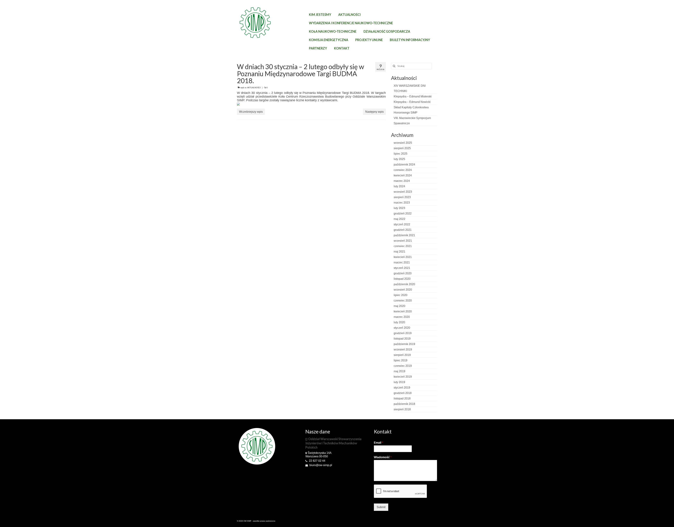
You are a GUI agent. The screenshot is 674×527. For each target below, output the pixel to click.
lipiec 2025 (400, 153)
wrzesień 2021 (403, 240)
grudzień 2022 (403, 213)
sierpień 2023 (402, 197)
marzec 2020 (402, 316)
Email (378, 442)
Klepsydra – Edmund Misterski (413, 96)
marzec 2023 (402, 202)
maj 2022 (399, 218)
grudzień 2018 (403, 393)
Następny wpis (374, 111)
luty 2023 (399, 208)
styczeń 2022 (402, 224)
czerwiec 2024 (403, 169)
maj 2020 (399, 305)
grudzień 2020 (403, 273)
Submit (381, 507)
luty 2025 (399, 159)
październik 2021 (404, 235)
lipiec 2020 (400, 295)
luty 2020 (399, 322)
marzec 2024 (402, 180)
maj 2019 (399, 371)
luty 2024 (399, 186)
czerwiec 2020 (403, 300)
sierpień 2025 (402, 148)
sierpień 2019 (402, 354)
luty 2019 (399, 382)
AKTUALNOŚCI (254, 88)
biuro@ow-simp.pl (320, 465)
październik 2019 (404, 344)
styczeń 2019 (402, 387)
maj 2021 (399, 251)
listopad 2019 (402, 338)
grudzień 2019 (403, 333)
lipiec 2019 (400, 360)
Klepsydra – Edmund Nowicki (412, 101)
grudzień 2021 (403, 229)
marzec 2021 (402, 262)
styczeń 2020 (402, 327)
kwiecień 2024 (403, 175)
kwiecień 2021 (403, 257)
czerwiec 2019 (403, 365)
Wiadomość (382, 457)
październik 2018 (404, 403)
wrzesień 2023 (403, 191)
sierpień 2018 (402, 409)
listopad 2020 (402, 278)
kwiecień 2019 (403, 376)
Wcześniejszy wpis (251, 111)
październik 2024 (404, 164)
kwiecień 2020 (403, 311)
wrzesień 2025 (403, 142)
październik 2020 (404, 284)
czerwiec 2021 (403, 246)
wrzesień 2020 (403, 289)
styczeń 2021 (402, 267)
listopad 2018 (402, 398)
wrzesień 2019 (403, 349)
